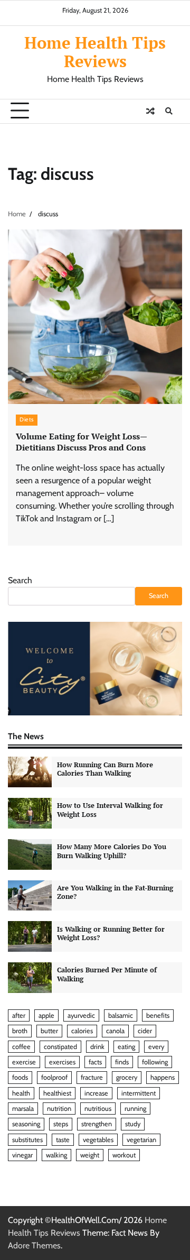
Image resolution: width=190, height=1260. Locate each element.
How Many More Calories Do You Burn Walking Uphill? (111, 851)
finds (122, 1062)
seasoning (26, 1124)
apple (46, 1015)
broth (19, 1031)
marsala (23, 1108)
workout (124, 1155)
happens (162, 1077)
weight (89, 1155)
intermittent (138, 1093)
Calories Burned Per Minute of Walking (107, 974)
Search (20, 580)
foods (20, 1077)
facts (95, 1062)
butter (49, 1031)
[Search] (169, 111)
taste (63, 1140)
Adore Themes (34, 1245)
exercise (24, 1062)
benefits (157, 1015)
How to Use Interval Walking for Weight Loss (110, 810)
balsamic (120, 1015)
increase (96, 1093)
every (156, 1047)
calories (82, 1031)
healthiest (57, 1093)
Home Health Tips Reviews (95, 51)
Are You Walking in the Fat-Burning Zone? (115, 893)
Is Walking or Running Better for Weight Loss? (111, 934)
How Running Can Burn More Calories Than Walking (105, 769)
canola (115, 1031)
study (132, 1124)
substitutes (27, 1140)
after (18, 1015)
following (155, 1062)
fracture (92, 1077)
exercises (62, 1062)
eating (126, 1047)
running (135, 1108)
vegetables (98, 1140)
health (21, 1093)
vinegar (22, 1155)
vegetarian (141, 1140)
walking (56, 1155)
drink (97, 1047)
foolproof (54, 1077)
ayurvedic (81, 1015)
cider (145, 1031)
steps (60, 1124)
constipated (60, 1047)
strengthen (96, 1124)
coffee (21, 1047)
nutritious (97, 1108)
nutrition (59, 1108)
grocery (126, 1077)
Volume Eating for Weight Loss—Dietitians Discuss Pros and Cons (81, 441)
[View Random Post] (150, 111)
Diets (27, 419)
